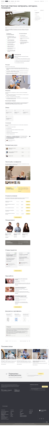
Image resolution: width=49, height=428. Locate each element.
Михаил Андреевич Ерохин (8, 234)
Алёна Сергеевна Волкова (25, 234)
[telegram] (28, 335)
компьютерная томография (9, 103)
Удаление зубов (17, 298)
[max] (41, 418)
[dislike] (29, 341)
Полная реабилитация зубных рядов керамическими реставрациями (20, 287)
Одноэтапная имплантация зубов (23, 297)
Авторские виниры (25, 289)
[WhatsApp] (42, 10)
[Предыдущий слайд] (28, 220)
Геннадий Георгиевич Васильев (17, 234)
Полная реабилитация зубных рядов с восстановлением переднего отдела (21, 296)
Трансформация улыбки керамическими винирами (21, 279)
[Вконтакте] (40, 10)
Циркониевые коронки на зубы (18, 289)
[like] (28, 341)
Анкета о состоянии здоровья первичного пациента (43, 410)
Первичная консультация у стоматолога (12, 148)
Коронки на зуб (17, 290)
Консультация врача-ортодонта (9, 207)
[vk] (26, 335)
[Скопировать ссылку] (43, 10)
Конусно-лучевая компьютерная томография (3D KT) (13, 152)
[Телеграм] (41, 10)
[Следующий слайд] (47, 346)
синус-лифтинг (8, 70)
